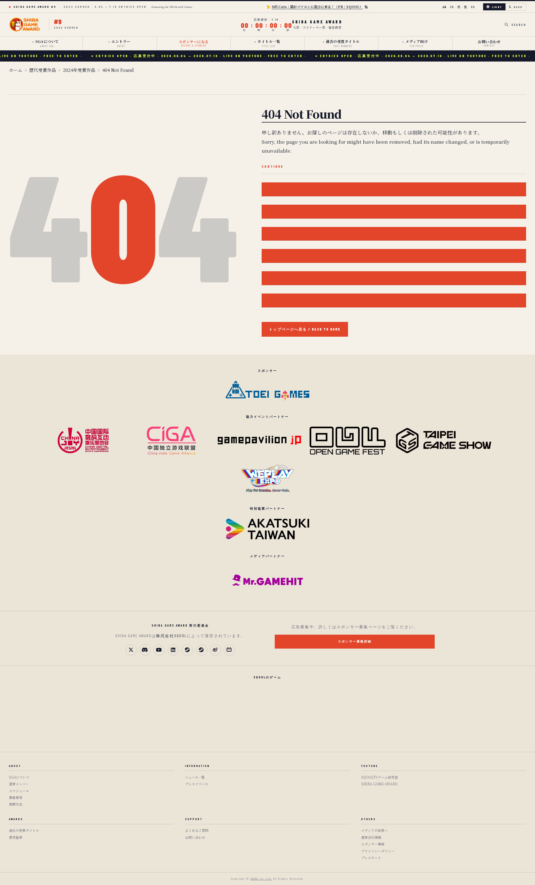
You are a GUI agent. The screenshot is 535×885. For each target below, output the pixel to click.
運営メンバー (19, 783)
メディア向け (416, 43)
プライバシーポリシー (378, 851)
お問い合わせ (489, 43)
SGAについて (47, 43)
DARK (518, 7)
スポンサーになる (194, 43)
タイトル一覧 (268, 43)
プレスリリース (279, 300)
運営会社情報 (371, 837)
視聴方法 (15, 804)
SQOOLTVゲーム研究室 (379, 777)
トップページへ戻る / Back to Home (305, 329)
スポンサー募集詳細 (355, 641)
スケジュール (19, 790)
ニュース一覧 (195, 777)
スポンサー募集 (373, 844)
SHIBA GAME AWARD (379, 783)
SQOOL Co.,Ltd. (261, 878)
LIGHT (497, 7)
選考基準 (15, 837)
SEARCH (518, 24)
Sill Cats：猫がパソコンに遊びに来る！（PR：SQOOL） (317, 6)
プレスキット (371, 857)
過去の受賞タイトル (343, 43)
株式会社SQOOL (171, 635)
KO (473, 6)
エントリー (120, 43)
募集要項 (15, 797)
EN (452, 6)
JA (444, 6)
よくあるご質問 (196, 830)
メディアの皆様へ (374, 830)
